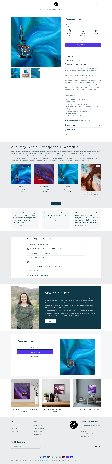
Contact (36, 437)
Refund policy (37, 434)
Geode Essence (91, 192)
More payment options (82, 48)
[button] (13, 4)
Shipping (69, 26)
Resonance (67, 186)
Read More (50, 321)
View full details (21, 360)
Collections (14, 428)
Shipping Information (39, 428)
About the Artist (38, 425)
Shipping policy (62, 460)
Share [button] (67, 135)
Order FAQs (82, 64)
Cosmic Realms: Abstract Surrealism (87, 409)
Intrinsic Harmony (44, 186)
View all (56, 203)
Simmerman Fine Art (19, 460)
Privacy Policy (38, 431)
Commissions (14, 431)
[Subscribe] (38, 447)
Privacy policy (45, 460)
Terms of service (53, 460)
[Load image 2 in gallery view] (25, 73)
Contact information (72, 460)
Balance (21, 186)
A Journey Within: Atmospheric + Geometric (25, 410)
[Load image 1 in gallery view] (15, 73)
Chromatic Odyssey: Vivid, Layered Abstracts (56, 410)
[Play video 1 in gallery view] (35, 73)
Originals (13, 425)
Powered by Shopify (28, 460)
